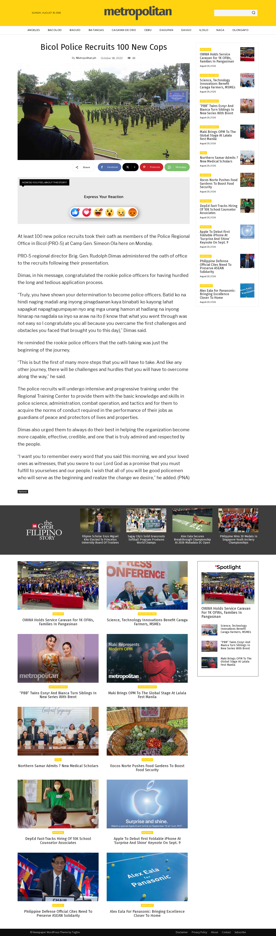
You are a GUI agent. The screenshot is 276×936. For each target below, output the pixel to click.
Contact (226, 932)
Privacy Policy (199, 932)
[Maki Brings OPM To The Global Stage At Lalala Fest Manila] (247, 132)
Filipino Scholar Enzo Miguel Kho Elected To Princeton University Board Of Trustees (100, 539)
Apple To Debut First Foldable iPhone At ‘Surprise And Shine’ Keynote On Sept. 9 (215, 237)
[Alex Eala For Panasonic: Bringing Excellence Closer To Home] (247, 290)
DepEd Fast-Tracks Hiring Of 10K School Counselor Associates (218, 209)
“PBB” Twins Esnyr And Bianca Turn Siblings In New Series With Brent (217, 109)
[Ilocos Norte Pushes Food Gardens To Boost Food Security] (247, 180)
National (23, 491)
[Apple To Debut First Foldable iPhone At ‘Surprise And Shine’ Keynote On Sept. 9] (247, 232)
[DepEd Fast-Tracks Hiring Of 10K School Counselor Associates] (247, 206)
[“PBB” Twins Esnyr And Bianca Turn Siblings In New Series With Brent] (247, 106)
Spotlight (206, 285)
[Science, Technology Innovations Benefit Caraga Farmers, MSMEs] (247, 80)
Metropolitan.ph (86, 57)
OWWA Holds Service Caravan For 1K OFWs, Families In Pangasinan (217, 57)
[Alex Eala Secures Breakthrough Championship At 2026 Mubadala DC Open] (192, 520)
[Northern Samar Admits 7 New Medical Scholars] (247, 158)
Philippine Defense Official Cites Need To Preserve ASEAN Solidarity (215, 266)
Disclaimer (182, 932)
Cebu (203, 153)
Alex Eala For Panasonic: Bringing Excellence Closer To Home (217, 294)
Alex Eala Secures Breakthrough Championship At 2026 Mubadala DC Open (192, 539)
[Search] (253, 13)
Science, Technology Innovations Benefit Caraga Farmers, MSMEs (217, 83)
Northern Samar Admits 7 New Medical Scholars (219, 159)
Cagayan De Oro (209, 75)
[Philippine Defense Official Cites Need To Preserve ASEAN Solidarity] (247, 261)
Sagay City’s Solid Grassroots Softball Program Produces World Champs (146, 539)
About (214, 932)
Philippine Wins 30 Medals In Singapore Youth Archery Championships (238, 539)
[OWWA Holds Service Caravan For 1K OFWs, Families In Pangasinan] (247, 54)
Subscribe (240, 932)
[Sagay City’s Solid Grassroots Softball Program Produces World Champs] (146, 520)
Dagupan (205, 49)
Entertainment (209, 101)
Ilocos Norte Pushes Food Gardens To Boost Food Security (219, 183)
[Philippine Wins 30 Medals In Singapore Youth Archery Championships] (238, 520)
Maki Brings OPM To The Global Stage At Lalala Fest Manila (218, 135)
